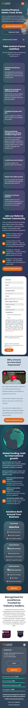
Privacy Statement (14, 705)
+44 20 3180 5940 (11, 657)
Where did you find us (11, 301)
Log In (14, 663)
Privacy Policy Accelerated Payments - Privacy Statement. (14, 331)
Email (7, 285)
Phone (7, 296)
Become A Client (14, 32)
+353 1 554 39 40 (10, 655)
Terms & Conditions (14, 702)
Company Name (10, 290)
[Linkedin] (24, 644)
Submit (9, 350)
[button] (22, 3)
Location (7, 306)
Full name (8, 279)
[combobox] (6, 299)
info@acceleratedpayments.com (13, 653)
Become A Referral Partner (14, 26)
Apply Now (14, 588)
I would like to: (9, 312)
